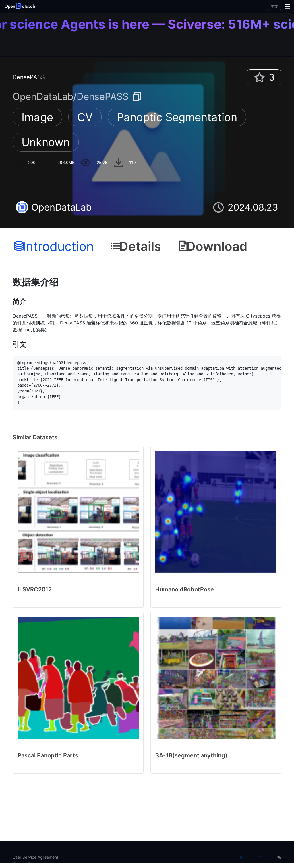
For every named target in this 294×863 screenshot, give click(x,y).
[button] (50, 6)
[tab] (53, 246)
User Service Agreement (35, 857)
